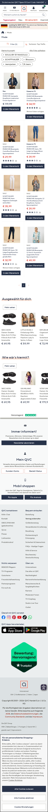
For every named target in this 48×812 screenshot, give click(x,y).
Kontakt (4, 519)
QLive (3, 530)
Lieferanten (6, 538)
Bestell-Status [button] (35, 471)
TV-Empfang (30, 599)
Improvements (16, 730)
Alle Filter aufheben (37, 50)
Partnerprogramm (8, 584)
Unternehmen (30, 567)
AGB (8, 713)
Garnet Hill (31, 727)
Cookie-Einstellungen (24, 807)
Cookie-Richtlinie (15, 780)
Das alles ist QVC (32, 571)
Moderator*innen (32, 595)
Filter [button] (13, 44)
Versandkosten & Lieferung (36, 527)
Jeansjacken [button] (10, 64)
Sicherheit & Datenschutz (35, 542)
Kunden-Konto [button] (12, 471)
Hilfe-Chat (5, 514)
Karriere (28, 591)
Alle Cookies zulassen (24, 789)
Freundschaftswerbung (10, 579)
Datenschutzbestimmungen (26, 713)
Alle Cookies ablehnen (24, 798)
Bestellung (29, 514)
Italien (30, 694)
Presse (4, 534)
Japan (36, 694)
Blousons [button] (29, 59)
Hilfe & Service (31, 550)
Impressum (37, 716)
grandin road (5, 730)
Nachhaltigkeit (31, 575)
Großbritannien (20, 694)
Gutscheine (5, 575)
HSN (3, 727)
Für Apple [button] (12, 497)
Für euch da (6, 588)
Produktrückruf (7, 542)
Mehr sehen (10, 307)
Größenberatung (32, 523)
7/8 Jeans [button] (26, 64)
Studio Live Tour (31, 603)
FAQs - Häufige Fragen (34, 546)
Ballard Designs (12, 727)
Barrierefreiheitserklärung (35, 579)
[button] (5, 9)
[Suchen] (43, 15)
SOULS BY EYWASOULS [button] (16, 54)
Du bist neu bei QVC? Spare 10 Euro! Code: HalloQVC (23, 2)
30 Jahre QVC (31, 20)
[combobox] (21, 15)
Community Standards (15, 716)
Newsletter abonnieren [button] (24, 443)
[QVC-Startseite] (3, 32)
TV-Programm (7, 571)
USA (12, 694)
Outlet (28, 607)
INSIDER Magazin (8, 567)
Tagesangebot (9, 20)
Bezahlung (29, 531)
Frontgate (22, 727)
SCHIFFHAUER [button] (12, 59)
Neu (20, 20)
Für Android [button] (35, 497)
